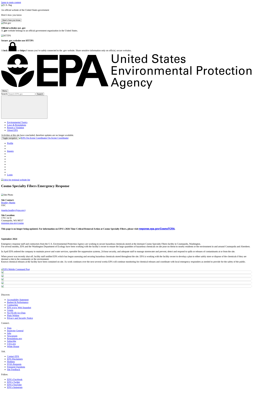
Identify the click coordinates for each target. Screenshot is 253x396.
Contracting (12, 305)
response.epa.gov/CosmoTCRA (157, 228)
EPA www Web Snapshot (19, 307)
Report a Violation (15, 127)
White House (13, 346)
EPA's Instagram (14, 387)
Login (10, 175)
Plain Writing (13, 315)
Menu (4, 91)
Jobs (9, 333)
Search (4, 94)
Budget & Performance (17, 302)
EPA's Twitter (13, 382)
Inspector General (15, 330)
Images (10, 151)
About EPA (12, 130)
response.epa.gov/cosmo (12, 223)
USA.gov (11, 344)
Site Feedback (13, 369)
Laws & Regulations (16, 125)
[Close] (24, 107)
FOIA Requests (14, 364)
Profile (10, 143)
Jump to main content (11, 2)
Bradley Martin (8, 202)
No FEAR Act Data (16, 313)
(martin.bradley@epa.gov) (13, 210)
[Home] (126, 88)
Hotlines (11, 361)
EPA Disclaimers (15, 359)
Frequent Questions (16, 367)
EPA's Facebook (14, 379)
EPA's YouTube (14, 384)
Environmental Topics (17, 122)
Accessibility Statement (18, 299)
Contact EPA (13, 356)
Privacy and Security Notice (20, 318)
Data (9, 328)
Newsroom (12, 336)
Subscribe (11, 341)
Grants (10, 310)
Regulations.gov (14, 338)
